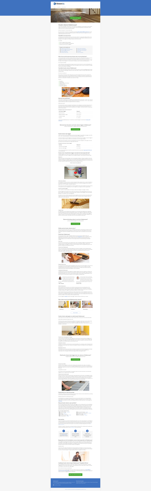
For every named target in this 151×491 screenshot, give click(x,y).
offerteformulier (64, 434)
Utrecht (83, 482)
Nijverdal (86, 414)
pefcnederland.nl (72, 427)
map (73, 489)
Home (54, 7)
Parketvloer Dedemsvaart (64, 52)
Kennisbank (59, 7)
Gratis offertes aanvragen (76, 474)
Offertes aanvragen (76, 18)
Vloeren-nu (66, 489)
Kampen (87, 412)
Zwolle (65, 413)
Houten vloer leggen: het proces (65, 50)
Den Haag (80, 482)
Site (71, 489)
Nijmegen (96, 482)
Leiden (84, 483)
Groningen (93, 482)
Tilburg (91, 482)
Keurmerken (79, 51)
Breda (79, 483)
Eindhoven (86, 482)
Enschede (68, 412)
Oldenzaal (89, 413)
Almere (89, 482)
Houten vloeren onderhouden (82, 48)
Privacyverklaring (76, 489)
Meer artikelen (75, 312)
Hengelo (67, 415)
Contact (85, 489)
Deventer (65, 414)
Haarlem (77, 483)
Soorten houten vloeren (64, 51)
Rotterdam (77, 482)
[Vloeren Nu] (59, 3)
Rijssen (85, 414)
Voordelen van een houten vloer (65, 48)
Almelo (70, 414)
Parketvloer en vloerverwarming (82, 49)
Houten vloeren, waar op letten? (82, 50)
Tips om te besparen (80, 52)
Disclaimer (69, 489)
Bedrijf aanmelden (81, 489)
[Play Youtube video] (75, 173)
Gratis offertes (64, 7)
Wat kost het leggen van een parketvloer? (67, 49)
